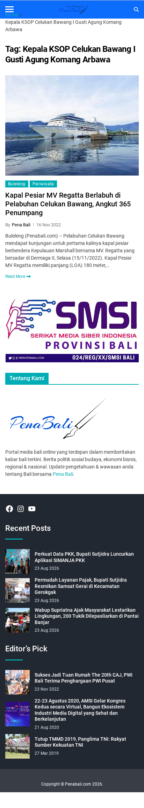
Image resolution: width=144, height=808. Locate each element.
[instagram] (20, 509)
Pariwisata (43, 184)
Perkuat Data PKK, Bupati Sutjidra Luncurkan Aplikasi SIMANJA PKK (84, 557)
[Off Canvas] (9, 9)
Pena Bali (21, 224)
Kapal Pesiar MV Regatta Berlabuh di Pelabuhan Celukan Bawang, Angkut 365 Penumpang (68, 204)
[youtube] (32, 509)
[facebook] (9, 509)
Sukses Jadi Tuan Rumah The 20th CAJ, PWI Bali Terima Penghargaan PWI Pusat (83, 678)
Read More (15, 276)
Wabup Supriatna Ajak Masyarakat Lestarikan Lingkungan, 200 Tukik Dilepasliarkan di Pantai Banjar (87, 616)
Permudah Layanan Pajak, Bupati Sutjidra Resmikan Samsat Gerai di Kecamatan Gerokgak (81, 586)
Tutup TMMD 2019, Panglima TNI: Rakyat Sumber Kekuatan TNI (80, 742)
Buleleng (17, 184)
